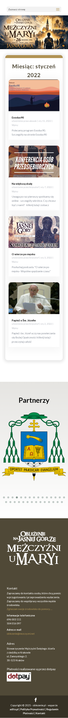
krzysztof (34, 187)
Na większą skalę (22, 183)
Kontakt (40, 713)
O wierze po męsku (23, 254)
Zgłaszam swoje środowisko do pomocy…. (29, 608)
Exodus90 (18, 117)
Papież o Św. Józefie (24, 320)
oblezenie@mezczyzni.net (21, 633)
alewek (33, 120)
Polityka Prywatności (32, 709)
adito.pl (14, 709)
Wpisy (15, 125)
